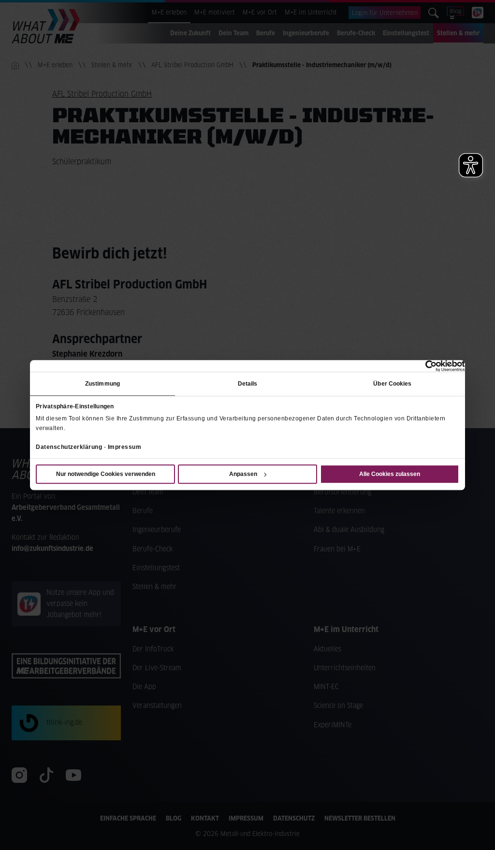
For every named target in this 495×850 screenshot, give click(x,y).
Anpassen (243, 474)
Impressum (125, 447)
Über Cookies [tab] (392, 383)
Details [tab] (248, 383)
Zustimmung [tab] (102, 383)
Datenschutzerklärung (69, 447)
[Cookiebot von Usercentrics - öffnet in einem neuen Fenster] (422, 366)
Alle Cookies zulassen (389, 474)
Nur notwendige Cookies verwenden (105, 474)
